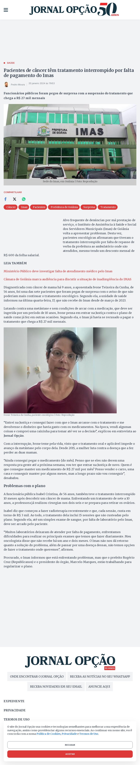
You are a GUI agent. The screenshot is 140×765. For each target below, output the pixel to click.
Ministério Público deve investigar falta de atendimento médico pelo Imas (58, 271)
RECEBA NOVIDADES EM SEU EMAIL (56, 686)
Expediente (14, 701)
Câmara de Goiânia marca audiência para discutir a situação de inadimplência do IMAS (67, 279)
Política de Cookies (48, 733)
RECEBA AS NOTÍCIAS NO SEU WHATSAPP (100, 676)
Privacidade (15, 710)
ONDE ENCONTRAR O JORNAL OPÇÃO (37, 676)
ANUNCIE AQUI (99, 686)
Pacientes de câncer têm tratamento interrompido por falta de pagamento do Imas (69, 73)
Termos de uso (17, 719)
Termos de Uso (88, 733)
